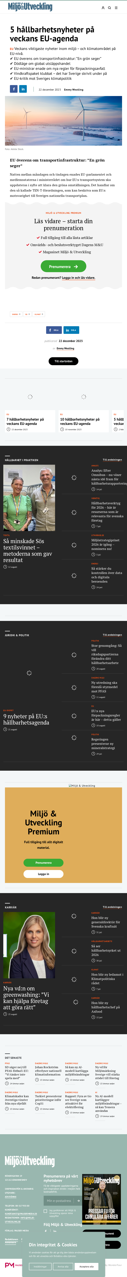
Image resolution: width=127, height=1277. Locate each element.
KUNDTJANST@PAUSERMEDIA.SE (21, 1213)
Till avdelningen (112, 459)
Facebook (46, 1231)
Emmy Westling (73, 89)
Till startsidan (63, 361)
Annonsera (10, 1242)
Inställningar (40, 1266)
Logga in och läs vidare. (78, 277)
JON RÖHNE (10, 1196)
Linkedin (55, 1231)
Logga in (43, 874)
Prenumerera (60, 266)
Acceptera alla (87, 1266)
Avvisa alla (63, 1266)
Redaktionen (11, 1239)
